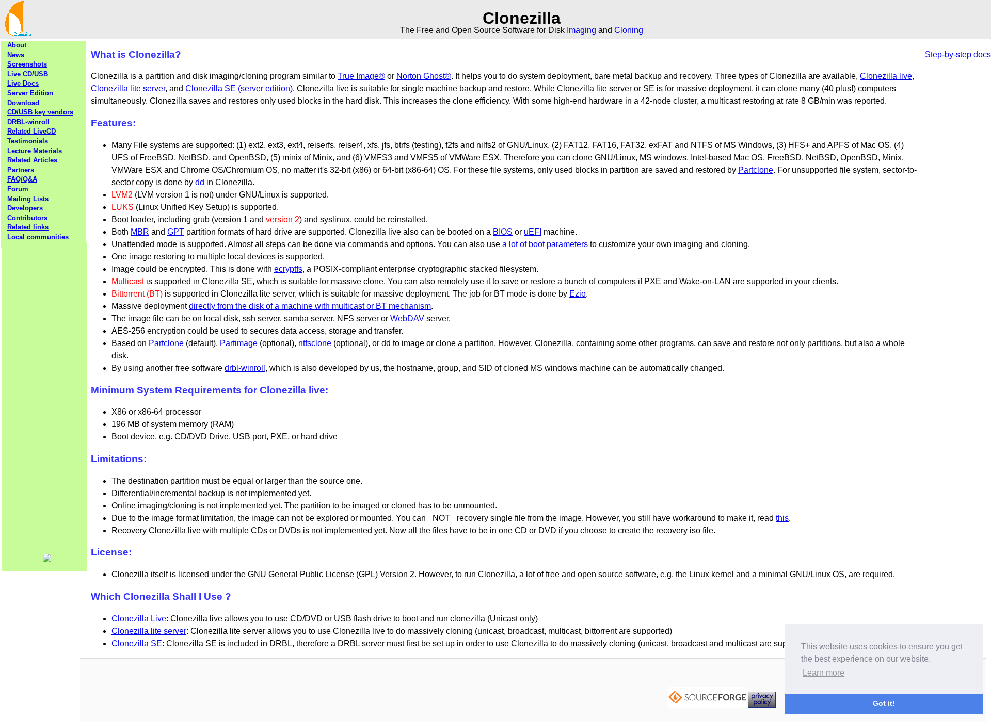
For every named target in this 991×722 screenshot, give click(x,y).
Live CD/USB (27, 74)
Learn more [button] (823, 672)
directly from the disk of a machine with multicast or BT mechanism (310, 306)
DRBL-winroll (28, 122)
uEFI (532, 231)
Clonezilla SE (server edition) (239, 88)
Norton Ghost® (423, 76)
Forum (17, 189)
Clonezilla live (886, 76)
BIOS (503, 231)
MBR (140, 231)
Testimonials (27, 141)
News (15, 55)
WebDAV (407, 318)
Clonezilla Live (138, 618)
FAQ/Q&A (22, 179)
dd (199, 182)
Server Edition (30, 93)
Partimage (239, 343)
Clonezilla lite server (128, 88)
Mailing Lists (28, 199)
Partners (20, 170)
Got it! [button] (884, 703)
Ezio (577, 293)
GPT (175, 231)
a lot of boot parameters (545, 244)
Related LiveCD (31, 131)
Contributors (27, 218)
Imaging (581, 30)
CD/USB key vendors (40, 112)
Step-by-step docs (958, 54)
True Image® (361, 76)
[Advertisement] (45, 397)
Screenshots (27, 64)
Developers (25, 208)
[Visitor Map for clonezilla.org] (47, 560)
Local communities (38, 237)
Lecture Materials (34, 151)
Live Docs (23, 83)
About (16, 45)
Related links (28, 227)
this (782, 518)
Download (23, 103)
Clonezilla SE (136, 643)
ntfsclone (314, 343)
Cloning (628, 30)
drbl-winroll (245, 368)
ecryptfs (288, 269)
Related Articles (32, 160)
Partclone (755, 170)
